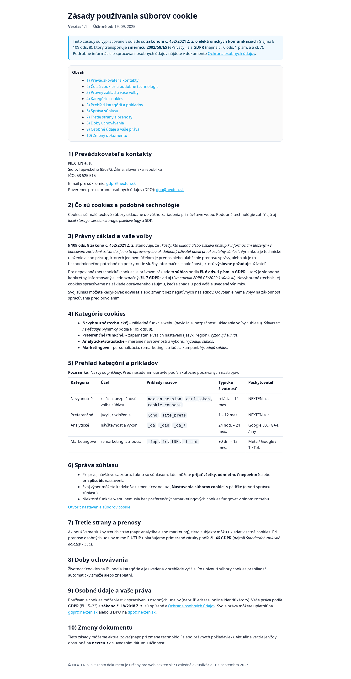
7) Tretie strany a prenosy (109, 117)
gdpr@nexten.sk (121, 183)
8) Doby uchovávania (105, 123)
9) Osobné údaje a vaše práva (112, 129)
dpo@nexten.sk (170, 189)
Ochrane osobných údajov (191, 606)
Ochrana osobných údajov (231, 53)
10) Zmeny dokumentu (106, 135)
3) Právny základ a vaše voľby (112, 92)
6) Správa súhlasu (102, 110)
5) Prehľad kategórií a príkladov (114, 104)
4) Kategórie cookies (104, 98)
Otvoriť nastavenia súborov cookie (99, 507)
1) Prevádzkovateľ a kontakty (112, 80)
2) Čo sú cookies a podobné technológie (122, 86)
